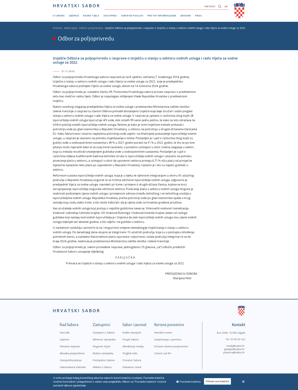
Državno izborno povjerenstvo (171, 346)
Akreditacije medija (133, 346)
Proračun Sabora (131, 360)
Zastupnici (110, 15)
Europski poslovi (132, 15)
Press (198, 15)
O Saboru (59, 15)
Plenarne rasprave (70, 346)
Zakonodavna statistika (73, 367)
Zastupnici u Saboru (104, 332)
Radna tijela (91, 15)
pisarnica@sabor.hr (234, 352)
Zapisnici (64, 339)
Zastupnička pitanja (70, 360)
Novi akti (64, 332)
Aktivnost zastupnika (104, 339)
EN (226, 6)
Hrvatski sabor (76, 5)
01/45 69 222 (238, 339)
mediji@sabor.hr (235, 345)
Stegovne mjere (101, 346)
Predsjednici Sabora (104, 360)
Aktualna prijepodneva (72, 353)
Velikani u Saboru (102, 367)
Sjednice (74, 15)
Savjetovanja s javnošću (167, 339)
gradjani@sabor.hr (234, 349)
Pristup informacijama (161, 15)
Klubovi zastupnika (103, 353)
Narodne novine (163, 332)
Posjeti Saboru (130, 339)
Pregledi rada (129, 353)
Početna (57, 28)
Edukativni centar (131, 367)
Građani (185, 15)
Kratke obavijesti (131, 332)
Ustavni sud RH (162, 353)
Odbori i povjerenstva (91, 28)
